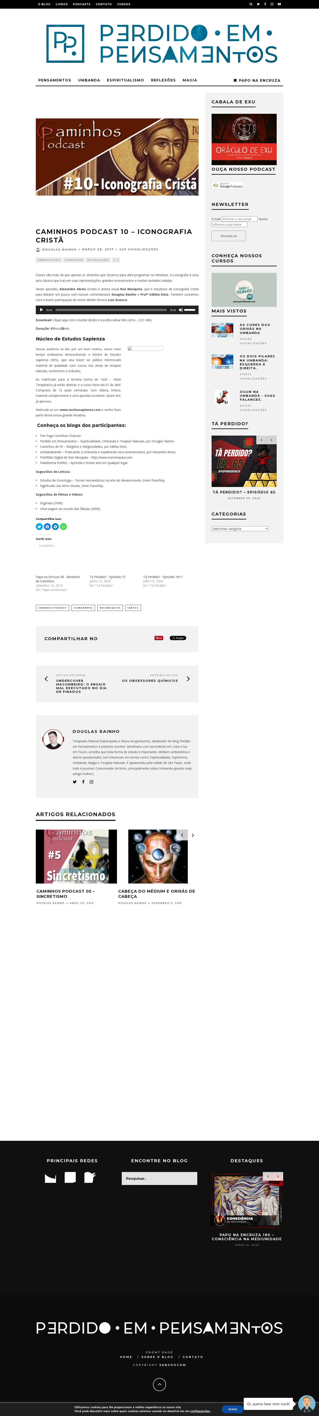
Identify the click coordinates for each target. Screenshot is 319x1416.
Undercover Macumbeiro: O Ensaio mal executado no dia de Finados (81, 686)
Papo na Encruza (260, 80)
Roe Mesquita (110, 607)
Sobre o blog (157, 1357)
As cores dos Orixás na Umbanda (255, 329)
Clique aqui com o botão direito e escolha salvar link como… (95, 320)
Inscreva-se (229, 236)
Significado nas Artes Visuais (60, 486)
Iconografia (83, 607)
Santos (133, 607)
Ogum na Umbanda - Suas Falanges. (257, 396)
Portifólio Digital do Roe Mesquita (64, 457)
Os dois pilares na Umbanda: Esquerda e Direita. (257, 362)
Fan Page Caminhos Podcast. (60, 436)
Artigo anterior (71, 675)
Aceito (232, 1409)
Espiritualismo (125, 80)
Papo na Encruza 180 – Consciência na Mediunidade (247, 1237)
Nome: (263, 219)
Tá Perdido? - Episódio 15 (107, 577)
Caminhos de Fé (51, 446)
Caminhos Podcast (49, 260)
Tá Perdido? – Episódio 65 (244, 492)
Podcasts (81, 4)
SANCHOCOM (172, 1365)
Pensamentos (54, 80)
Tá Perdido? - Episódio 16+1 (163, 577)
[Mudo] (181, 310)
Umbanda (89, 80)
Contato (104, 4)
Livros (62, 4)
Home (126, 1357)
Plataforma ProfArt (53, 463)
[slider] (190, 309)
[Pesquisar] (251, 4)
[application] (117, 310)
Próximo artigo (164, 675)
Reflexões (163, 80)
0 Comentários (74, 260)
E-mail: (216, 219)
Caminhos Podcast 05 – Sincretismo (65, 894)
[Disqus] (117, 972)
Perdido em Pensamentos (58, 441)
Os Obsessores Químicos (150, 681)
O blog (44, 4)
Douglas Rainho (59, 249)
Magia (190, 80)
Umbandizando (50, 452)
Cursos (123, 4)
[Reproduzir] (41, 310)
